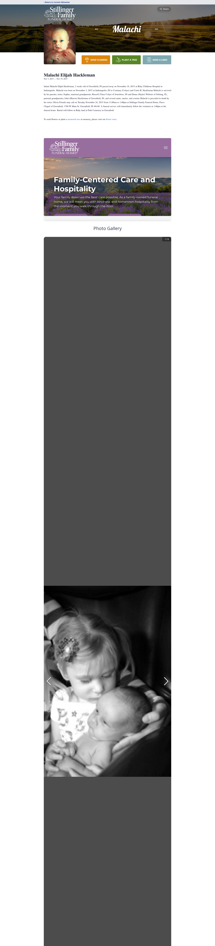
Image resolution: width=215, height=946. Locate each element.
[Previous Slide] (49, 681)
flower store (111, 119)
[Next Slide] (166, 681)
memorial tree (74, 119)
